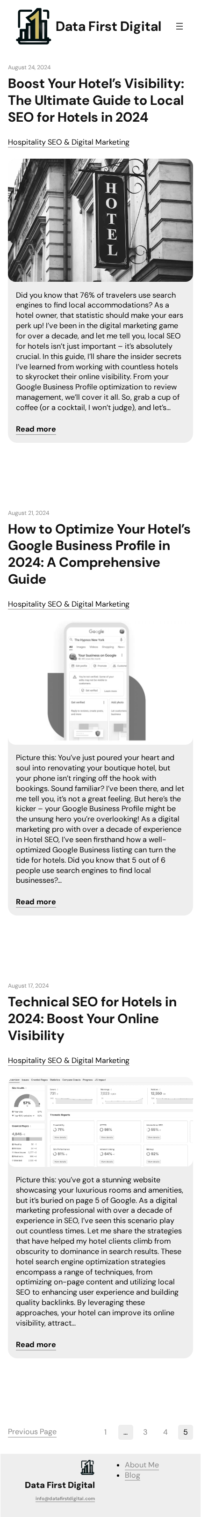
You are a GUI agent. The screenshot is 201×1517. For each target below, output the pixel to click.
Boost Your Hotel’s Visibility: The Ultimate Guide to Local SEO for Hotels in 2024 (96, 100)
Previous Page (32, 1431)
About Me (142, 1465)
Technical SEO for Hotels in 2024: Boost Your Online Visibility (92, 1019)
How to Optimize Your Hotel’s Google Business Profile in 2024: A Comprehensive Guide (99, 554)
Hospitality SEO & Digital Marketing (68, 142)
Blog (132, 1475)
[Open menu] (179, 26)
